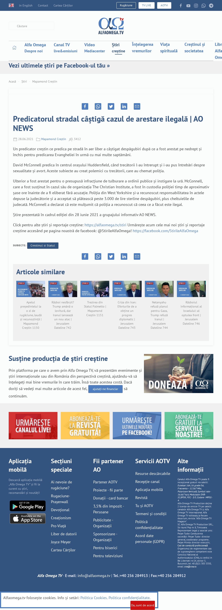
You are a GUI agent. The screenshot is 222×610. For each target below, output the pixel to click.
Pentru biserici (105, 547)
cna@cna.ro (190, 566)
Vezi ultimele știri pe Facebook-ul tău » (59, 65)
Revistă (141, 497)
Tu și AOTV (144, 505)
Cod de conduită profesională (193, 545)
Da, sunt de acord (142, 605)
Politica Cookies (93, 597)
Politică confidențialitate (149, 524)
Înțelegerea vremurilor (142, 47)
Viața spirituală (169, 47)
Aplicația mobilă (149, 489)
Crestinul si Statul (43, 245)
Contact (43, 5)
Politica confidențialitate (129, 597)
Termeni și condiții (150, 513)
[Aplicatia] (28, 505)
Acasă (12, 81)
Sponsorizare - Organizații (105, 536)
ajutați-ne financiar (105, 389)
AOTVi (164, 5)
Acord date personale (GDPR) (150, 538)
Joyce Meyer (61, 541)
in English (26, 5)
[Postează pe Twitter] (111, 106)
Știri (24, 81)
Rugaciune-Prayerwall (60, 498)
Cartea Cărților (63, 5)
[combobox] (31, 26)
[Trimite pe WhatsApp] (98, 106)
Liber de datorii (64, 533)
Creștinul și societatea (194, 47)
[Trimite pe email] (137, 106)
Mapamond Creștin (44, 81)
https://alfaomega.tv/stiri (105, 224)
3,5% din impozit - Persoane (108, 509)
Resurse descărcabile (152, 473)
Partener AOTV (105, 481)
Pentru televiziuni (108, 555)
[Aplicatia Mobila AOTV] (28, 518)
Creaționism (61, 517)
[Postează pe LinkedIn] (124, 106)
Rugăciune (126, 5)
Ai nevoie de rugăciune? (61, 484)
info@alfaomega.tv (94, 575)
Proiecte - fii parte (108, 490)
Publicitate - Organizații (103, 522)
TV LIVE (146, 5)
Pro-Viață (58, 525)
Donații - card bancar (110, 498)
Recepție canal (147, 481)
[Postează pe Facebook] (85, 106)
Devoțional (60, 509)
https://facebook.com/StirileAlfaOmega (165, 230)
